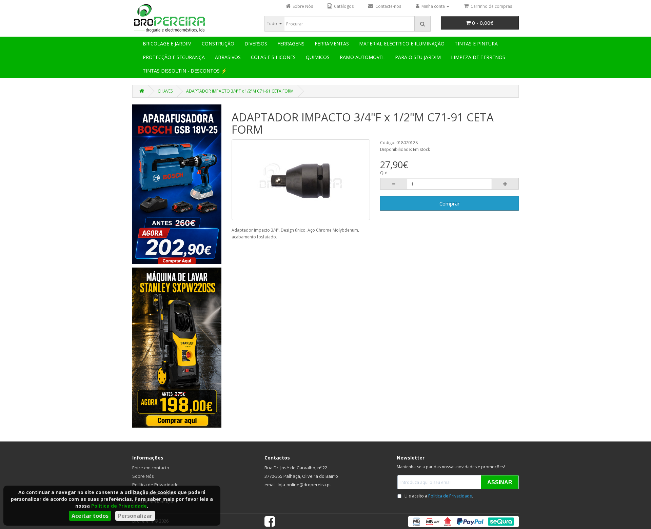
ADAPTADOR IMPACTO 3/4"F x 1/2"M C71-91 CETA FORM (240, 91)
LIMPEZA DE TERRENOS (478, 57)
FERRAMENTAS (332, 43)
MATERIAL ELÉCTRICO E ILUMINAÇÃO (402, 43)
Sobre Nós (143, 476)
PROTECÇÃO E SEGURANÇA (174, 57)
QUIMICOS (318, 57)
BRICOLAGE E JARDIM (167, 43)
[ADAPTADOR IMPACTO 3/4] (301, 179)
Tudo (272, 23)
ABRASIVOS (228, 57)
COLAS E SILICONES (273, 57)
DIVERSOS (255, 43)
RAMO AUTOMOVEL (362, 57)
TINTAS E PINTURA (476, 43)
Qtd (384, 173)
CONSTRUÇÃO (218, 43)
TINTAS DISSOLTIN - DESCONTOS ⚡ (185, 70)
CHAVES (165, 91)
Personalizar (135, 516)
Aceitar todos (90, 516)
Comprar (449, 203)
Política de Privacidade (119, 506)
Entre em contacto (150, 468)
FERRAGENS (290, 43)
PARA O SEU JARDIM (418, 57)
